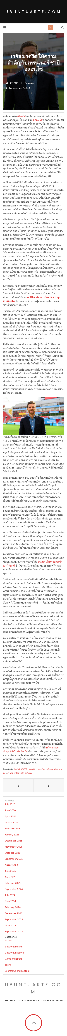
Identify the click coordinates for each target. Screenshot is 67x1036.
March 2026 (11, 822)
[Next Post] (49, 785)
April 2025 (10, 876)
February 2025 (13, 882)
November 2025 (14, 846)
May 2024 (10, 901)
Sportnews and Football (19, 88)
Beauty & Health (13, 946)
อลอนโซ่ (38, 119)
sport (8, 964)
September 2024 (14, 888)
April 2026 (10, 816)
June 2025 (10, 870)
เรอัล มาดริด (19, 773)
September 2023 (14, 919)
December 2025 (13, 840)
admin (31, 83)
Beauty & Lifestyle (14, 952)
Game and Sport (13, 958)
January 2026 (12, 834)
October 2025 (12, 852)
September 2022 (14, 931)
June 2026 (10, 810)
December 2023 (13, 913)
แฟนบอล (28, 773)
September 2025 (14, 858)
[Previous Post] (18, 785)
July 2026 (10, 804)
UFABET (24, 769)
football (17, 769)
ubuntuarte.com (33, 11)
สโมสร (21, 115)
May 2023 (10, 925)
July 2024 (10, 895)
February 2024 (13, 907)
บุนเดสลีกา (32, 769)
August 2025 (12, 864)
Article (8, 940)
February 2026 (13, 828)
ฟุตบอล (57, 769)
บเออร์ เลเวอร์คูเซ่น (45, 769)
